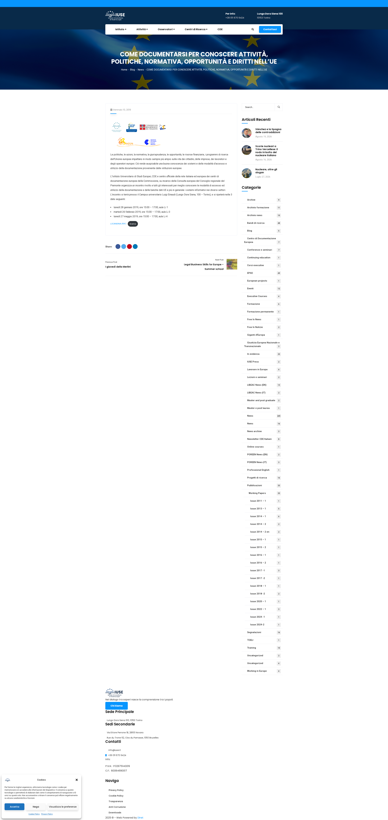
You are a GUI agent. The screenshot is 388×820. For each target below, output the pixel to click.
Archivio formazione (263, 207)
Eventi (263, 288)
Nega (36, 806)
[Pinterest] (129, 246)
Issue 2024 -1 (264, 616)
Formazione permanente (263, 311)
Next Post (219, 260)
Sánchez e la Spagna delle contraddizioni (268, 131)
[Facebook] (117, 246)
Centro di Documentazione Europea (261, 240)
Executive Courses (263, 296)
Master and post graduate (263, 400)
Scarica (133, 224)
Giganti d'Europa (263, 335)
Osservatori (165, 29)
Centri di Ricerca (195, 29)
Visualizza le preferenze (63, 806)
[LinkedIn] (135, 246)
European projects (263, 280)
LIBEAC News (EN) (263, 385)
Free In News (263, 319)
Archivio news (263, 215)
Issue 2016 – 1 (264, 555)
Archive (263, 199)
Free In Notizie (263, 327)
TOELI (263, 640)
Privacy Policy (47, 814)
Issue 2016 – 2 (264, 562)
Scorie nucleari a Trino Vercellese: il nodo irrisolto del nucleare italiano (266, 151)
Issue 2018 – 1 (264, 586)
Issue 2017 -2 (264, 578)
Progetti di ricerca (263, 477)
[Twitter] (123, 246)
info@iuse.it (115, 750)
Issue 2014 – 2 (264, 524)
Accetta (14, 806)
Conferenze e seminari (263, 249)
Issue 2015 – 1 (264, 539)
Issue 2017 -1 (264, 570)
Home (124, 69)
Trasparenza (115, 801)
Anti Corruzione (117, 806)
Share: (108, 246)
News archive (263, 431)
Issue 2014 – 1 (264, 516)
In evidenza (263, 354)
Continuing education (263, 257)
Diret (140, 817)
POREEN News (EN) (263, 454)
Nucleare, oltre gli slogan (266, 171)
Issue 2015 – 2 (264, 547)
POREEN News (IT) (263, 462)
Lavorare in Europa (263, 369)
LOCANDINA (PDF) (118, 224)
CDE (219, 29)
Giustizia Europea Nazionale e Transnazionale (262, 344)
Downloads (114, 812)
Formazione (263, 304)
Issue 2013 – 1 (264, 508)
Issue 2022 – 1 (264, 609)
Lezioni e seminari (263, 377)
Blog (132, 69)
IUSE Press (263, 361)
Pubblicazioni (263, 485)
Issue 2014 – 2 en (264, 531)
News (141, 69)
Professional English (263, 470)
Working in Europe (263, 671)
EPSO (263, 273)
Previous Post (111, 262)
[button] (76, 779)
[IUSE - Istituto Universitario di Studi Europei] (120, 15)
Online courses (263, 446)
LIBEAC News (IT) (263, 392)
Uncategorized (263, 655)
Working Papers (264, 493)
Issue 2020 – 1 (264, 601)
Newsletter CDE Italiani (263, 439)
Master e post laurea (263, 408)
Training (263, 647)
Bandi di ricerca (263, 223)
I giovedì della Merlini (118, 266)
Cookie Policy (34, 814)
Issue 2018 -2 (264, 593)
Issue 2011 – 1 (264, 501)
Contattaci (270, 29)
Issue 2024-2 (264, 624)
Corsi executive (263, 265)
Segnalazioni (263, 632)
